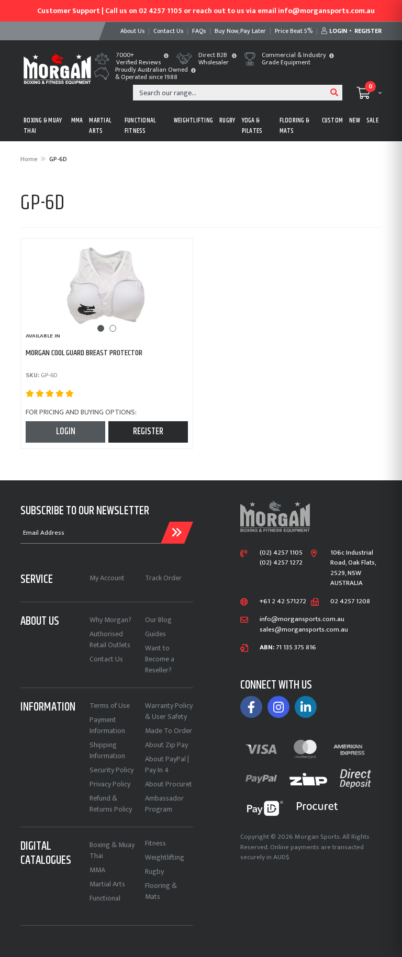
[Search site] (334, 92)
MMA (77, 120)
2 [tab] (112, 328)
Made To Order (168, 731)
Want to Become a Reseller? (159, 659)
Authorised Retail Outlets (110, 639)
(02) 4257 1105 (281, 553)
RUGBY (227, 120)
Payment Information (107, 725)
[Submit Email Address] (177, 533)
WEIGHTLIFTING (193, 120)
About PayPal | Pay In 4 (167, 764)
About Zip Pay (166, 745)
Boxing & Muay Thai (112, 850)
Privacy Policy (110, 784)
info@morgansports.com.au (302, 619)
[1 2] (107, 286)
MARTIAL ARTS (100, 125)
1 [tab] (100, 328)
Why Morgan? (110, 620)
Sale (372, 120)
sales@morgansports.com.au (304, 630)
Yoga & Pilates (252, 125)
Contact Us (106, 659)
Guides (155, 634)
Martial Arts (107, 884)
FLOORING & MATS (295, 125)
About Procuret (168, 784)
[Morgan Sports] (57, 68)
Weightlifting (164, 857)
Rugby (154, 871)
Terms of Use (110, 706)
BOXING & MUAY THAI (43, 125)
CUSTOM (332, 120)
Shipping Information (107, 750)
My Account (107, 578)
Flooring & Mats (161, 891)
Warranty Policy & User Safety (169, 711)
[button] (166, 56)
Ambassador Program (164, 803)
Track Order (163, 578)
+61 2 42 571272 (283, 601)
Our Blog (158, 620)
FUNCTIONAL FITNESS (141, 125)
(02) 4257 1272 (281, 563)
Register (148, 431)
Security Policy (111, 770)
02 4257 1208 (350, 601)
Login (65, 431)
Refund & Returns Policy (111, 803)
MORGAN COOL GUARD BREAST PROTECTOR (84, 352)
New (354, 120)
